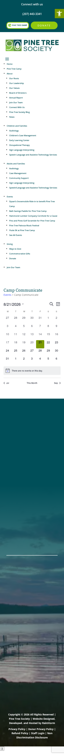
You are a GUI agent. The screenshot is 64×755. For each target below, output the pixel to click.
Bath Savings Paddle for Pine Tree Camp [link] (28, 211)
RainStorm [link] (48, 723)
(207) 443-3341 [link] (17, 462)
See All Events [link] (15, 235)
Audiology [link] (14, 130)
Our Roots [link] (14, 78)
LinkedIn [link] (13, 437)
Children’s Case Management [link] (22, 135)
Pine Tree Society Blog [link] (19, 112)
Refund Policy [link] (20, 733)
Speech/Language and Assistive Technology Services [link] (33, 187)
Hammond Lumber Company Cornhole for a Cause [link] (33, 215)
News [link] (11, 117)
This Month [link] (32, 383)
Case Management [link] (17, 173)
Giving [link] (10, 244)
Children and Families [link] (17, 125)
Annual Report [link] (16, 97)
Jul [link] (7, 383)
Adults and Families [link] (16, 163)
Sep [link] (56, 383)
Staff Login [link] (37, 733)
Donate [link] (44, 25)
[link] (59, 13)
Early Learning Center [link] (19, 140)
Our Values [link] (14, 88)
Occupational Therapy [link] (19, 145)
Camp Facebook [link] (18, 428)
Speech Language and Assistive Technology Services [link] (33, 154)
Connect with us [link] (32, 4)
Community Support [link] (19, 178)
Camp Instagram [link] (19, 433)
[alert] (32, 370)
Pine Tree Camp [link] (14, 68)
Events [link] (10, 196)
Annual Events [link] (17, 538)
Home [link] (9, 64)
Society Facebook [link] (19, 419)
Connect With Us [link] (17, 107)
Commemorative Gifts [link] (19, 253)
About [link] (9, 73)
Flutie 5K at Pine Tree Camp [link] (22, 230)
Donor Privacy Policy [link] (41, 729)
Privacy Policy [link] (17, 729)
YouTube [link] (13, 442)
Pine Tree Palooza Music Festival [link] (24, 225)
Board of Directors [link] (17, 92)
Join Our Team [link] (16, 102)
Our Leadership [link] (16, 83)
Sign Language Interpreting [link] (21, 150)
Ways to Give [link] (15, 248)
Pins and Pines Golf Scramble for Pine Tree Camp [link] (32, 220)
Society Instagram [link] (20, 423)
